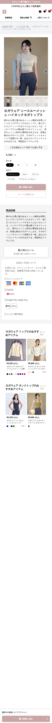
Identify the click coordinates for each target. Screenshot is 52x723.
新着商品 (8, 18)
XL (36, 165)
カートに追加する (26, 194)
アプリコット (13, 174)
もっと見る (42, 333)
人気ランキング (43, 18)
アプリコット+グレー (27, 179)
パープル (11, 179)
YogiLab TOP (7, 26)
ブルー (25, 174)
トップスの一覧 (22, 26)
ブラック (35, 174)
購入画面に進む (26, 187)
